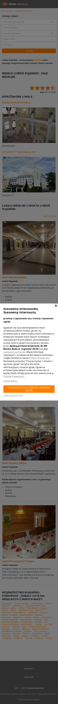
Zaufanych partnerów (14, 352)
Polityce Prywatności (39, 357)
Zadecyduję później (13, 395)
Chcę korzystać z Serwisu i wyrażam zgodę (29, 389)
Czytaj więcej (10, 380)
